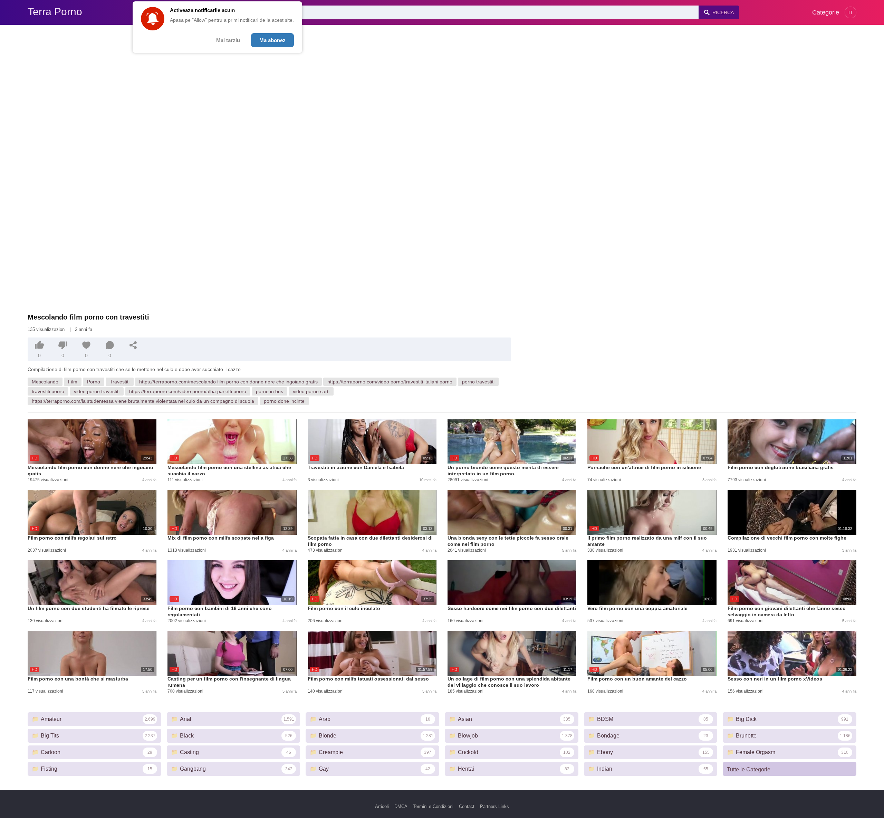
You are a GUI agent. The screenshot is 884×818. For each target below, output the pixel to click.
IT (850, 12)
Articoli (382, 806)
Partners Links (494, 806)
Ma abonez (272, 40)
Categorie (825, 12)
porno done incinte (284, 401)
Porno (93, 381)
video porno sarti (311, 391)
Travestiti (119, 381)
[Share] (133, 345)
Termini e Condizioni (433, 806)
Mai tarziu (228, 40)
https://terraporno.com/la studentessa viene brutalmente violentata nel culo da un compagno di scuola (143, 401)
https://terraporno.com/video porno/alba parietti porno (187, 391)
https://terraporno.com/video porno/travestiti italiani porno (389, 381)
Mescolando (45, 381)
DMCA (400, 806)
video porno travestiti (96, 391)
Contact (466, 806)
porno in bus (269, 391)
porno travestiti (478, 381)
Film (72, 381)
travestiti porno (48, 391)
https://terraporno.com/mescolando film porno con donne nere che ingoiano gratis (228, 381)
